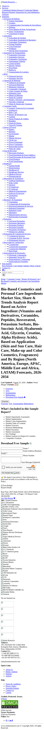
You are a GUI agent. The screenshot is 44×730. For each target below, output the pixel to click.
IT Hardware (14, 187)
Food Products (14, 159)
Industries (5, 17)
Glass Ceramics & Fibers (18, 91)
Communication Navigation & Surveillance (25, 25)
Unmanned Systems (16, 34)
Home (3, 279)
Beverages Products (16, 153)
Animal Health (14, 166)
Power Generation (16, 144)
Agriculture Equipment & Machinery (22, 40)
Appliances (13, 110)
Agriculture (7, 36)
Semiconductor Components (19, 259)
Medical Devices (15, 174)
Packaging (7, 219)
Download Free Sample (15, 397)
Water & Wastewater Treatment (20, 104)
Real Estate (13, 251)
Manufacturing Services (18, 215)
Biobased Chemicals (16, 87)
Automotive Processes (17, 55)
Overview (9, 389)
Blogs (32, 266)
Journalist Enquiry (12, 688)
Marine (11, 136)
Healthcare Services (16, 172)
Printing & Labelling (16, 232)
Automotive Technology (18, 59)
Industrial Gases (15, 93)
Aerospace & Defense (11, 19)
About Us (5, 6)
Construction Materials (17, 249)
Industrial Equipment (17, 208)
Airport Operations (16, 21)
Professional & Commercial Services (17, 234)
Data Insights (7, 264)
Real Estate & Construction (14, 242)
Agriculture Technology (18, 42)
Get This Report (7, 498)
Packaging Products (16, 225)
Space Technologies (16, 32)
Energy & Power (10, 127)
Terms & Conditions (13, 684)
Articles (38, 266)
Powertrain (13, 68)
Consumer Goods (10, 106)
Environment (14, 134)
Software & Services (16, 193)
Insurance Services (16, 78)
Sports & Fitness (15, 123)
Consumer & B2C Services (19, 238)
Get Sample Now (8, 473)
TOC (8, 391)
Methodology (11, 395)
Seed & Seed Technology (18, 51)
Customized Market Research (13, 10)
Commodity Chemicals (17, 89)
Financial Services (16, 76)
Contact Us (6, 268)
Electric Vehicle (15, 66)
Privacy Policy (11, 686)
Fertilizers (12, 49)
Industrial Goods (15, 210)
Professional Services (17, 240)
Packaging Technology (17, 230)
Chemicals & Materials (12, 81)
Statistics (26, 266)
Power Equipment (15, 142)
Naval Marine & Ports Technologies (22, 29)
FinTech (12, 185)
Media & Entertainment (17, 191)
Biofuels (12, 132)
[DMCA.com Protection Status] (10, 708)
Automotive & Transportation (14, 53)
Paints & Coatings (15, 98)
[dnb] (4, 699)
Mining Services (15, 138)
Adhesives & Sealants (17, 83)
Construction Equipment (18, 247)
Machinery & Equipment (13, 200)
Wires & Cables (15, 149)
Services (5, 8)
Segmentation (11, 393)
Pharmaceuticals (15, 176)
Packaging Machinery (17, 223)
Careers (8, 693)
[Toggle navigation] (16, 2)
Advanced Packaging (17, 221)
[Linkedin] (11, 721)
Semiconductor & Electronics (14, 253)
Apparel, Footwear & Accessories (21, 108)
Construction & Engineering (19, 204)
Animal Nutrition (15, 44)
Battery (11, 130)
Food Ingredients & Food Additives (22, 155)
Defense (12, 27)
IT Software (13, 189)
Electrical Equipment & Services (21, 206)
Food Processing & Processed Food (22, 157)
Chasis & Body (14, 63)
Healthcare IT (14, 170)
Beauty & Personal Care (18, 115)
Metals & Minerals (16, 95)
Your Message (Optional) (30, 462)
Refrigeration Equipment (18, 217)
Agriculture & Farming (17, 38)
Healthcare (7, 164)
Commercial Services (17, 236)
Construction (14, 245)
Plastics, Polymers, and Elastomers (22, 100)
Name (26, 448)
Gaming (12, 117)
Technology (13, 196)
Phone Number (28, 456)
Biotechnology (14, 168)
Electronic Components (17, 255)
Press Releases (7, 266)
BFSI (6, 74)
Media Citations (11, 672)
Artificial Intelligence (17, 181)
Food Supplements (16, 161)
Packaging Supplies (16, 227)
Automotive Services (16, 57)
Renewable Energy (16, 147)
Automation (13, 202)
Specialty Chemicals (16, 102)
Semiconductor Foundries (18, 262)
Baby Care (13, 112)
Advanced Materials (16, 85)
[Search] (3, 275)
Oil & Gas (13, 140)
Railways (12, 70)
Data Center (13, 183)
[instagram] (7, 721)
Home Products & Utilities (19, 119)
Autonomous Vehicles (17, 61)
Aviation (12, 23)
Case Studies (18, 266)
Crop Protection (15, 46)
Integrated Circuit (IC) (17, 257)
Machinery (13, 213)
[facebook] (12, 721)
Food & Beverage (10, 151)
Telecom (12, 198)
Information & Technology (13, 179)
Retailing (12, 121)
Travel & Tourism (15, 125)
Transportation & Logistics (19, 72)
